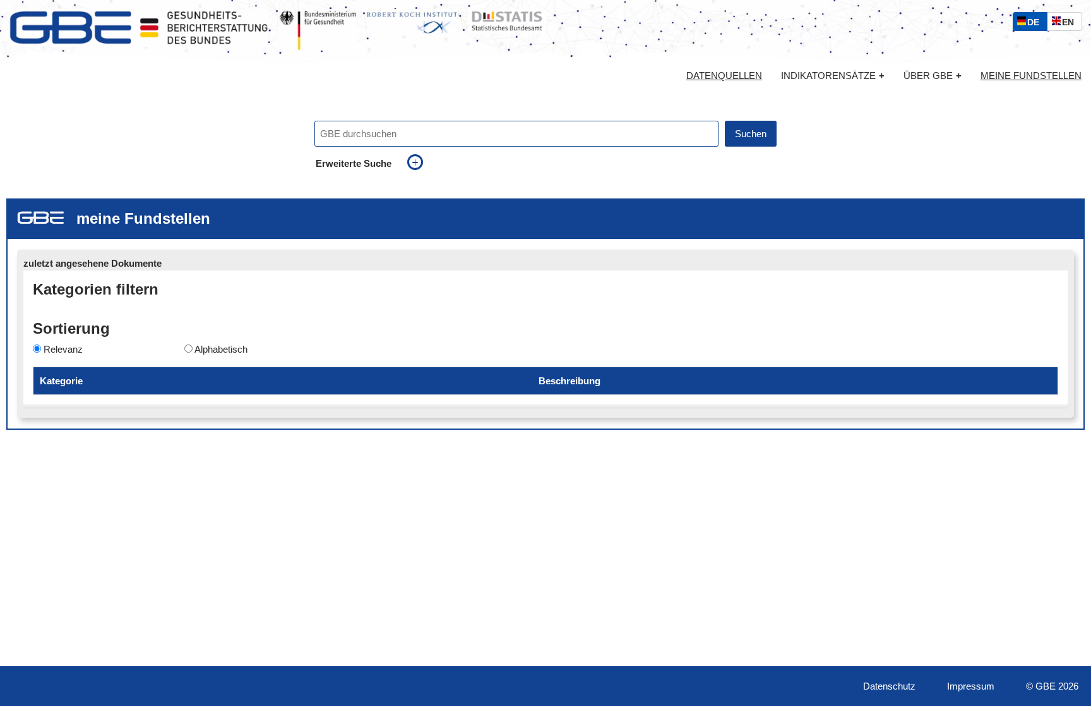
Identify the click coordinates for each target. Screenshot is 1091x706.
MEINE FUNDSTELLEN (1031, 76)
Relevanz (63, 349)
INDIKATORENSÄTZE (833, 75)
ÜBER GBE (932, 75)
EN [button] (1071, 23)
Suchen (750, 133)
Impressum (970, 686)
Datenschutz (889, 686)
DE (1036, 23)
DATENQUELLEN (724, 76)
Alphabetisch (220, 349)
